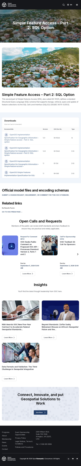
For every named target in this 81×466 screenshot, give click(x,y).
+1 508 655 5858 (45, 444)
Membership (6, 439)
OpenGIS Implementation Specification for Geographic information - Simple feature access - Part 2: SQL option (21, 138)
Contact (5, 449)
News (4, 442)
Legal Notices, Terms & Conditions (23, 442)
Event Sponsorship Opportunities (22, 433)
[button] (77, 4)
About (4, 436)
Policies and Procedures (24, 447)
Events (4, 446)
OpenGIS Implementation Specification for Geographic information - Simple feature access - (21, 163)
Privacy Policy (20, 438)
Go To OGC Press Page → (12, 212)
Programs (5, 432)
